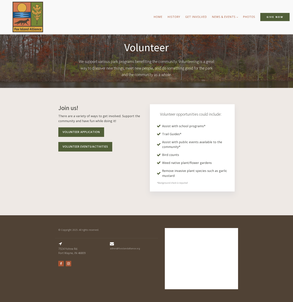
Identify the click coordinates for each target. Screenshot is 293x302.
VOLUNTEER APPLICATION (81, 132)
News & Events (224, 17)
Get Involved (196, 17)
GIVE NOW (275, 17)
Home (158, 17)
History (174, 17)
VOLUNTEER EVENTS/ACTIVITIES (85, 146)
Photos (249, 17)
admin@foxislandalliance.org (125, 248)
